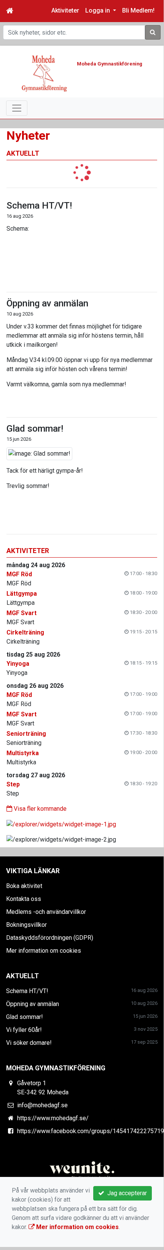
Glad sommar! (34, 428)
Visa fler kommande (39, 808)
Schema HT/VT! (39, 205)
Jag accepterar (125, 1193)
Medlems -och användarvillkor (46, 911)
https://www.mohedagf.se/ (53, 1118)
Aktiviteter (65, 10)
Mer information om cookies (43, 950)
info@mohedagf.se (42, 1105)
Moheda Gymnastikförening (109, 64)
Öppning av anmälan (47, 303)
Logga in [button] (98, 10)
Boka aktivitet (24, 886)
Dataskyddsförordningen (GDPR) (49, 937)
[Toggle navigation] (16, 108)
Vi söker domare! (29, 1042)
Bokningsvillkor (26, 924)
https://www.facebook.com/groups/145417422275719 (90, 1131)
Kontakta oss (23, 898)
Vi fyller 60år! (24, 1029)
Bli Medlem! (138, 10)
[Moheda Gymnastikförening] (44, 73)
